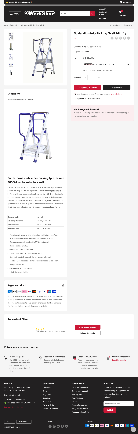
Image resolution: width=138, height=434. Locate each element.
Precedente (116, 25)
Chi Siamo (47, 387)
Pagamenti (47, 394)
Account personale (79, 405)
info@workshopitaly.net (13, 407)
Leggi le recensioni (119, 360)
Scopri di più (116, 94)
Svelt (76, 39)
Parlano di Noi (48, 405)
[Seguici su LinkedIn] (66, 426)
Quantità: (78, 77)
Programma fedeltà (80, 408)
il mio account (102, 16)
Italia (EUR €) (22, 422)
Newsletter (127, 2)
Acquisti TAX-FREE (50, 408)
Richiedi (110, 410)
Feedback (47, 401)
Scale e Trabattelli (10, 25)
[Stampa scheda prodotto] (128, 38)
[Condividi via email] (124, 38)
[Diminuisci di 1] (85, 77)
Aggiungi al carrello (89, 87)
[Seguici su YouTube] (58, 426)
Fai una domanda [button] (87, 333)
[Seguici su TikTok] (62, 426)
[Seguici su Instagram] (54, 426)
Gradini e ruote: (87, 47)
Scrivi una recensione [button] (87, 327)
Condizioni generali (80, 387)
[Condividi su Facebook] (112, 38)
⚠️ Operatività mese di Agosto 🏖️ (19, 2)
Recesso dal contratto (81, 412)
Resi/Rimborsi (77, 398)
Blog (45, 391)
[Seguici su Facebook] (50, 426)
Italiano (7, 422)
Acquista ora (116, 87)
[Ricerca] (92, 13)
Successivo (128, 25)
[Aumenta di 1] (99, 77)
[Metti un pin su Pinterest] (116, 38)
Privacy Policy (78, 394)
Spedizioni (47, 398)
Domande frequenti (80, 391)
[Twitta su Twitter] (120, 38)
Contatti (75, 401)
